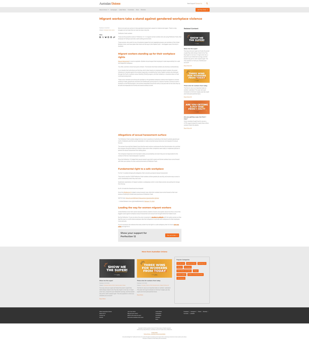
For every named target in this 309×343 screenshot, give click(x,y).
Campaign (106, 30)
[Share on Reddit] (109, 37)
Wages (124, 285)
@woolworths (150, 198)
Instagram (193, 311)
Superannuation (118, 285)
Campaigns (113, 10)
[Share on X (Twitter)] (103, 37)
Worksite (143, 10)
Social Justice (112, 30)
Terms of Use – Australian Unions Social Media (154, 334)
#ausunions (142, 198)
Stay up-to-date (171, 235)
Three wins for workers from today (148, 280)
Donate (101, 317)
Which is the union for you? (134, 315)
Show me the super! (106, 280)
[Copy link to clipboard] (114, 37)
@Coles (156, 198)
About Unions (103, 10)
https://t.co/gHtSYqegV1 (132, 198)
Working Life (166, 285)
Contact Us (199, 3)
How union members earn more (135, 317)
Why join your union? (132, 313)
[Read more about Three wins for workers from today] (197, 76)
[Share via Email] (111, 37)
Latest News (122, 10)
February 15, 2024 (149, 201)
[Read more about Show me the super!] (197, 39)
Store (137, 10)
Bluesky (205, 311)
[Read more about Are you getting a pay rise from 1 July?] (197, 107)
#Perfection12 (127, 192)
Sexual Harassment (123, 61)
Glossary (157, 317)
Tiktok (199, 311)
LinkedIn (192, 313)
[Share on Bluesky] (106, 37)
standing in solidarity (158, 217)
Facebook (186, 311)
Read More (187, 66)
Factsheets (131, 10)
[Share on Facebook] (100, 37)
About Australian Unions (105, 311)
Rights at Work (112, 285)
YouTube (186, 313)
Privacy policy (154, 332)
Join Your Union (201, 10)
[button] (207, 3)
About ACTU (102, 313)
